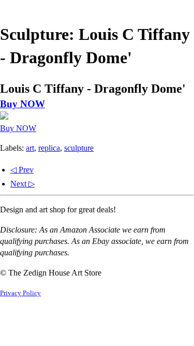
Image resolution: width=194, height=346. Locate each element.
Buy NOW (22, 103)
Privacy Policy (20, 293)
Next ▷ (22, 183)
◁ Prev (22, 169)
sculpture (79, 147)
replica (49, 147)
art (30, 147)
